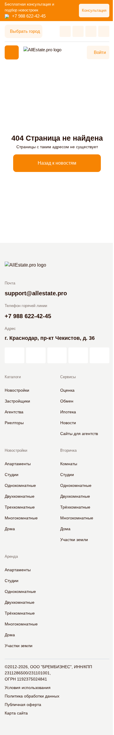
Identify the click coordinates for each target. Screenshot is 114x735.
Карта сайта (16, 713)
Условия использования (28, 687)
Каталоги (13, 377)
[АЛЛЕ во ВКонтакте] (57, 355)
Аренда (11, 556)
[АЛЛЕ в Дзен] (36, 355)
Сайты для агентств (79, 433)
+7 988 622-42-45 (29, 15)
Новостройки (17, 390)
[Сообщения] (90, 31)
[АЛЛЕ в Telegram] (99, 355)
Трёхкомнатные (75, 507)
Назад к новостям (57, 163)
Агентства (14, 412)
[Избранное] (65, 31)
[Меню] (12, 52)
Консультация (94, 10)
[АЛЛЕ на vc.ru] (14, 355)
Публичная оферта (23, 704)
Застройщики (17, 401)
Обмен (66, 401)
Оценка (67, 390)
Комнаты (68, 463)
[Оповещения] (103, 31)
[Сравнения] (78, 31)
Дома (10, 528)
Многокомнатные (21, 518)
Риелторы (14, 422)
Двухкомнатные (19, 496)
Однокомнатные (20, 485)
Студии (11, 474)
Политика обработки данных (32, 696)
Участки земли (74, 539)
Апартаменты (18, 463)
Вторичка (68, 450)
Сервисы (68, 377)
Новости (68, 422)
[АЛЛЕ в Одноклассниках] (78, 355)
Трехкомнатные (20, 507)
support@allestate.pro (36, 293)
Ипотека (68, 412)
